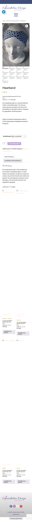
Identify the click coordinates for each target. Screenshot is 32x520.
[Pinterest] (21, 506)
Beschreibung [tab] (9, 156)
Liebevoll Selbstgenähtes (12, 20)
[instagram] (14, 506)
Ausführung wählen (7, 332)
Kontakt (9, 512)
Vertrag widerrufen (16, 518)
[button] (26, 25)
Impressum (16, 514)
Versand (7, 98)
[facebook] (11, 506)
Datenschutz (16, 512)
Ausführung (7, 136)
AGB (22, 512)
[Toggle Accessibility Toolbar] (4, 12)
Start (3, 20)
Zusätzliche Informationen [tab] (13, 160)
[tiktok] (17, 506)
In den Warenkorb (14, 143)
